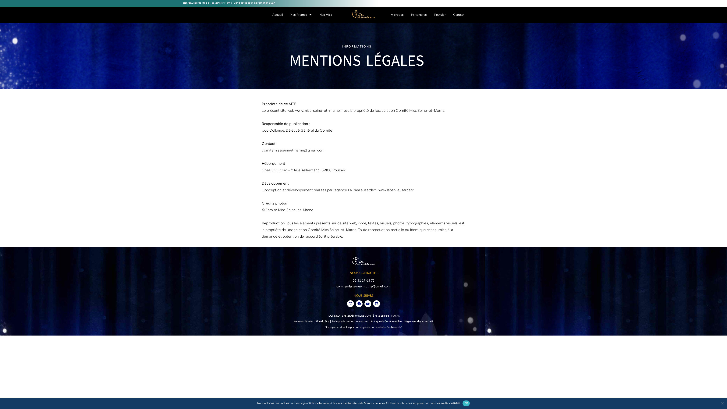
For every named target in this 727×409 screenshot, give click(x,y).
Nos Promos (298, 14)
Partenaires (419, 14)
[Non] (722, 403)
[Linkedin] (376, 303)
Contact (458, 14)
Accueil (277, 14)
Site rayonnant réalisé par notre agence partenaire (354, 327)
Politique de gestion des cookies (350, 321)
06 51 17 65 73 (363, 280)
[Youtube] (367, 303)
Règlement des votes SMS (418, 321)
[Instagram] (350, 303)
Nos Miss (326, 14)
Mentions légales (303, 321)
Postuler (440, 14)
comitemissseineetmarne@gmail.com (363, 286)
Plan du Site (322, 321)
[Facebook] (359, 303)
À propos (397, 14)
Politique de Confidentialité (386, 321)
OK (466, 403)
